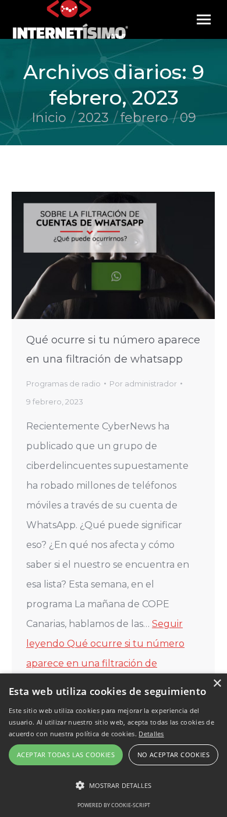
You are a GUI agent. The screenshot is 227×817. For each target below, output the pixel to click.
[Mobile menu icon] (203, 19)
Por (143, 383)
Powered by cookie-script (113, 805)
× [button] (216, 683)
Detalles (151, 733)
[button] (113, 785)
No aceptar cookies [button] (173, 754)
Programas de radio (63, 383)
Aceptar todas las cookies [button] (66, 754)
